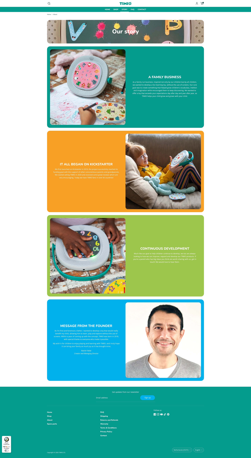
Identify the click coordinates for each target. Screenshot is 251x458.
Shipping (104, 416)
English (197, 450)
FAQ (132, 9)
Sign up (148, 397)
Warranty (104, 424)
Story (124, 9)
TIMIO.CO (62, 452)
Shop (115, 9)
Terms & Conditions (108, 428)
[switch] (7, 450)
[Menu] (10, 437)
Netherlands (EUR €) (181, 450)
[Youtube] (161, 414)
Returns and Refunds (109, 420)
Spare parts (52, 424)
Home (107, 9)
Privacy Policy (106, 431)
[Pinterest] (168, 414)
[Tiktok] (165, 414)
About (55, 14)
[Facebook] (155, 414)
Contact (142, 9)
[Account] (197, 3)
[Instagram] (158, 414)
